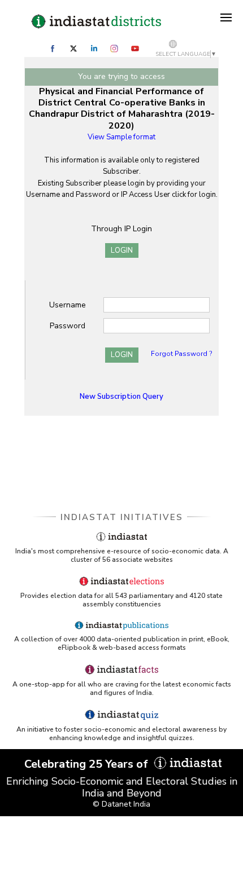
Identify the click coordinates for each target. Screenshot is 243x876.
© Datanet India (121, 804)
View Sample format (121, 137)
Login (122, 250)
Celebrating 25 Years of (87, 764)
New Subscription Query (121, 396)
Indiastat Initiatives (121, 517)
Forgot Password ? (181, 353)
